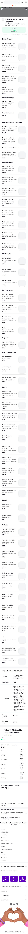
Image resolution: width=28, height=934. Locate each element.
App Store (5, 880)
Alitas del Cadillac (5, 840)
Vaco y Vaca (4, 835)
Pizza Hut (3, 855)
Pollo (2, 737)
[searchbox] (12, 2)
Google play (14, 880)
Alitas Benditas (5, 832)
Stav (2, 852)
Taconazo (3, 838)
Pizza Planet (4, 858)
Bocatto (3, 846)
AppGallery (22, 880)
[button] (14, 5)
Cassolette (4, 860)
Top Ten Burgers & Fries (7, 843)
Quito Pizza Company (6, 849)
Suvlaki (3, 829)
